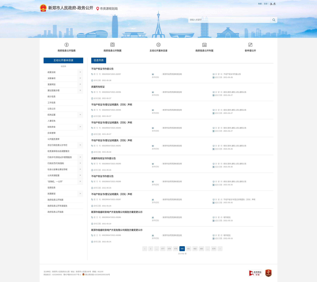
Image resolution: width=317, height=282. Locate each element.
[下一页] (220, 248)
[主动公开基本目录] (158, 48)
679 (213, 249)
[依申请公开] (250, 48)
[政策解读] (60, 194)
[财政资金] (60, 127)
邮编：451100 (97, 272)
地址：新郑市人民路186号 (81, 272)
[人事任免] (63, 121)
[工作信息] (63, 103)
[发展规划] (60, 84)
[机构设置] (60, 115)
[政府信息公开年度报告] (63, 206)
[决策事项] (60, 78)
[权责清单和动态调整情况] (63, 151)
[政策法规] (60, 72)
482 (195, 249)
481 (188, 249)
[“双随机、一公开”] (60, 182)
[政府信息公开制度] (112, 48)
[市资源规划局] (106, 9)
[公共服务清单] (63, 139)
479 (175, 249)
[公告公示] (63, 109)
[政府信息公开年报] (204, 48)
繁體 (260, 4)
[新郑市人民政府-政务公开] (66, 8)
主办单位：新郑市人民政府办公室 (57, 272)
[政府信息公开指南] (67, 48)
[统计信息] (63, 97)
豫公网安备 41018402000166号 (97, 275)
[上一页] (144, 248)
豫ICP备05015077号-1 (72, 275)
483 (201, 249)
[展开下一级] (80, 72)
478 (169, 249)
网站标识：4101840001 (53, 275)
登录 (265, 4)
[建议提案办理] (60, 91)
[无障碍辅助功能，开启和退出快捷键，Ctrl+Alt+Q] (273, 3)
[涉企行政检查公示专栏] (60, 145)
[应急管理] (63, 133)
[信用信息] (63, 188)
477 (162, 249)
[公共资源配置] (60, 176)
